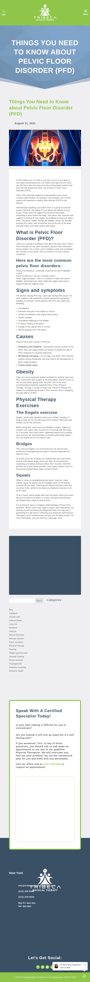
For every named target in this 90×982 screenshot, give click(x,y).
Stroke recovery (16, 660)
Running (12, 649)
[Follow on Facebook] (38, 967)
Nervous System (16, 638)
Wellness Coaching (17, 667)
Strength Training (16, 656)
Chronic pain (14, 617)
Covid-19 (13, 624)
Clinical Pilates (15, 620)
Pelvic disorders (16, 642)
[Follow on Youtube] (47, 967)
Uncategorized (15, 664)
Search (39, 601)
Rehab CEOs (31, 977)
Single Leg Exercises (18, 653)
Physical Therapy (16, 646)
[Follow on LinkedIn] (52, 967)
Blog (11, 610)
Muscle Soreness (16, 635)
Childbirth (13, 613)
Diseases (13, 628)
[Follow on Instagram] (43, 967)
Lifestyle (12, 631)
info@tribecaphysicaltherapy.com (37, 885)
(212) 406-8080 (52, 764)
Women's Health (16, 671)
